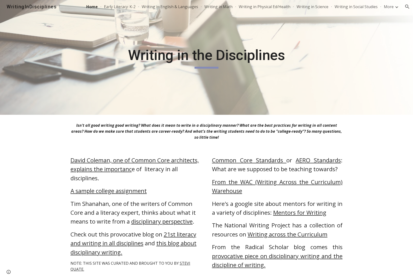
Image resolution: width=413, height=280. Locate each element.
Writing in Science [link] (312, 6)
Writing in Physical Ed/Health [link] (264, 6)
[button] (407, 6)
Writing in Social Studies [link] (356, 6)
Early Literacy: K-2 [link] (120, 6)
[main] (206, 57)
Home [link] (92, 6)
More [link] (389, 6)
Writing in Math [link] (218, 6)
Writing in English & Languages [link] (170, 6)
